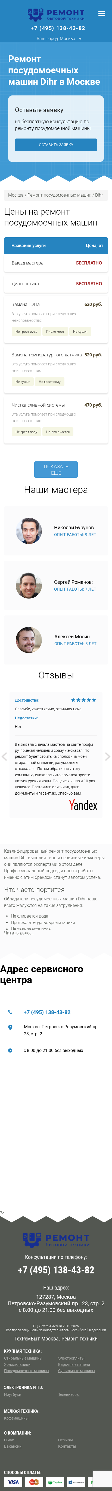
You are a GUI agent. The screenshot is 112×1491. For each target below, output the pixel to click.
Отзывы (65, 1440)
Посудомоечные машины (26, 1371)
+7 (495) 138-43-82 (47, 1012)
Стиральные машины (23, 1358)
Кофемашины (16, 1418)
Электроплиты (71, 1358)
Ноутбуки (12, 1394)
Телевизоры (69, 1394)
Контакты (67, 1446)
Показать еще (56, 470)
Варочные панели (74, 1364)
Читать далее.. (19, 933)
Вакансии (12, 1446)
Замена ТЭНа (26, 304)
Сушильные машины (76, 1371)
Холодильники (17, 1364)
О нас (9, 1440)
